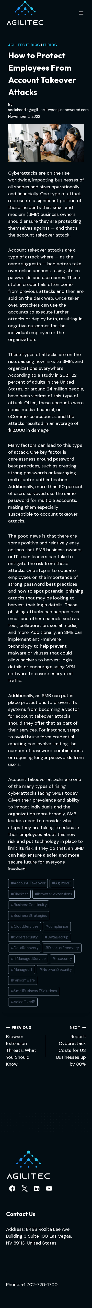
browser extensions (53, 894)
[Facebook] (12, 1188)
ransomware (23, 980)
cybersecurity (24, 937)
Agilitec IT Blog (24, 45)
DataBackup (56, 937)
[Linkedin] (37, 1188)
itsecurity (62, 958)
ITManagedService (28, 958)
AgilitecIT (61, 883)
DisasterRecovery (62, 948)
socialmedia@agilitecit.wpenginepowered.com (48, 110)
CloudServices (25, 926)
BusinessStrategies (29, 915)
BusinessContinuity (29, 904)
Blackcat (19, 894)
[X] (24, 1188)
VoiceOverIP (23, 1002)
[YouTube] (49, 1188)
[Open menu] (81, 13)
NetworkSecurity (55, 969)
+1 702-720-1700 (39, 1284)
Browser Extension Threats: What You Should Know (21, 1046)
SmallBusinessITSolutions (34, 991)
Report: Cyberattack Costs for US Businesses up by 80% (71, 1046)
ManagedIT (22, 969)
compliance (56, 926)
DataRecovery (25, 948)
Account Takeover (28, 883)
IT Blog (50, 45)
